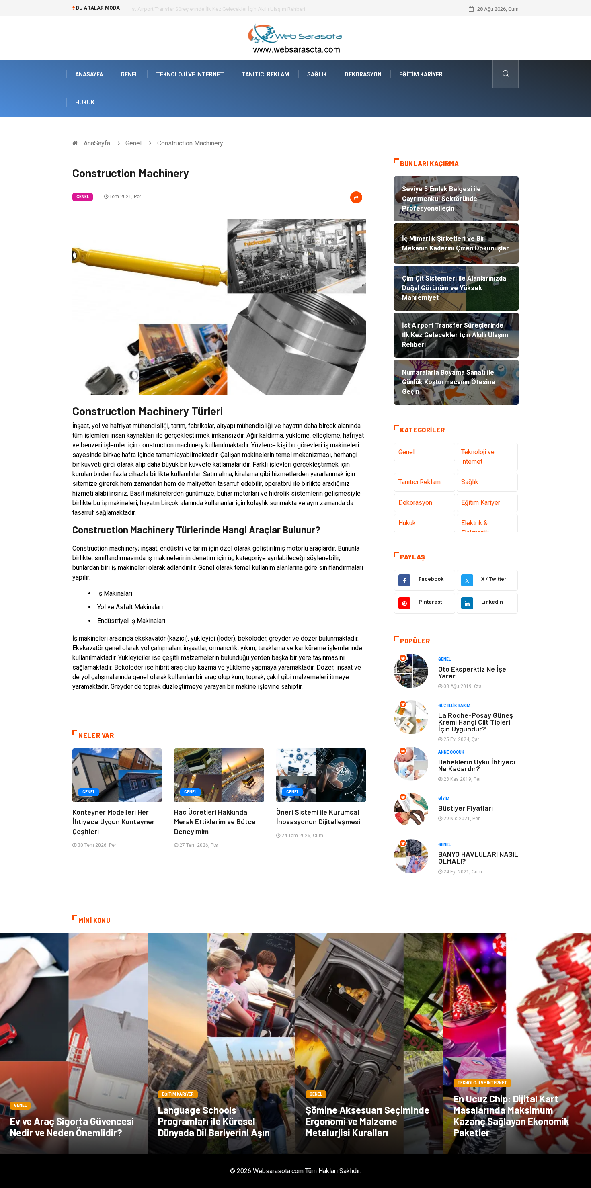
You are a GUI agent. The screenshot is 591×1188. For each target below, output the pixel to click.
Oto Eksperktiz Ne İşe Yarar (472, 672)
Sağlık (317, 74)
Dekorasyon (363, 74)
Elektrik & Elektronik (475, 528)
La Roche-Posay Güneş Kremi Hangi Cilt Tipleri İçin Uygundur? (475, 722)
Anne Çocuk (451, 752)
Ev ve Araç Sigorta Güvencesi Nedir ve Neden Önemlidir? (72, 1126)
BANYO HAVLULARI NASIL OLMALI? (478, 857)
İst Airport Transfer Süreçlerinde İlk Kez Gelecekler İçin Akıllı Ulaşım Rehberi (217, 9)
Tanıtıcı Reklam (265, 74)
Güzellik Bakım (454, 705)
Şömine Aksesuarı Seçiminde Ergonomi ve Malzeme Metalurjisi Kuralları (367, 1121)
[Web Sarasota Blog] (295, 37)
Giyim (443, 798)
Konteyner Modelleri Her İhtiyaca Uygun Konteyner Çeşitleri (113, 821)
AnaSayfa (89, 74)
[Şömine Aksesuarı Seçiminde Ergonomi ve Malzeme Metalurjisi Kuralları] (369, 1043)
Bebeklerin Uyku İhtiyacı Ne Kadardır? (476, 765)
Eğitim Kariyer (421, 74)
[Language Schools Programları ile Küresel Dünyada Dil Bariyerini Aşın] (222, 1043)
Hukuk (84, 102)
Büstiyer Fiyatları (465, 807)
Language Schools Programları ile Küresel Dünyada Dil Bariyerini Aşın (214, 1121)
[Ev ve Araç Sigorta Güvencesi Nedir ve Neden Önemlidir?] (74, 1043)
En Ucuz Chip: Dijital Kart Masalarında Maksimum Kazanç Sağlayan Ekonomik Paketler (511, 1115)
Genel (129, 74)
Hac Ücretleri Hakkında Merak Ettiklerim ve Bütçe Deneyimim (215, 821)
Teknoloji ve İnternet (190, 74)
